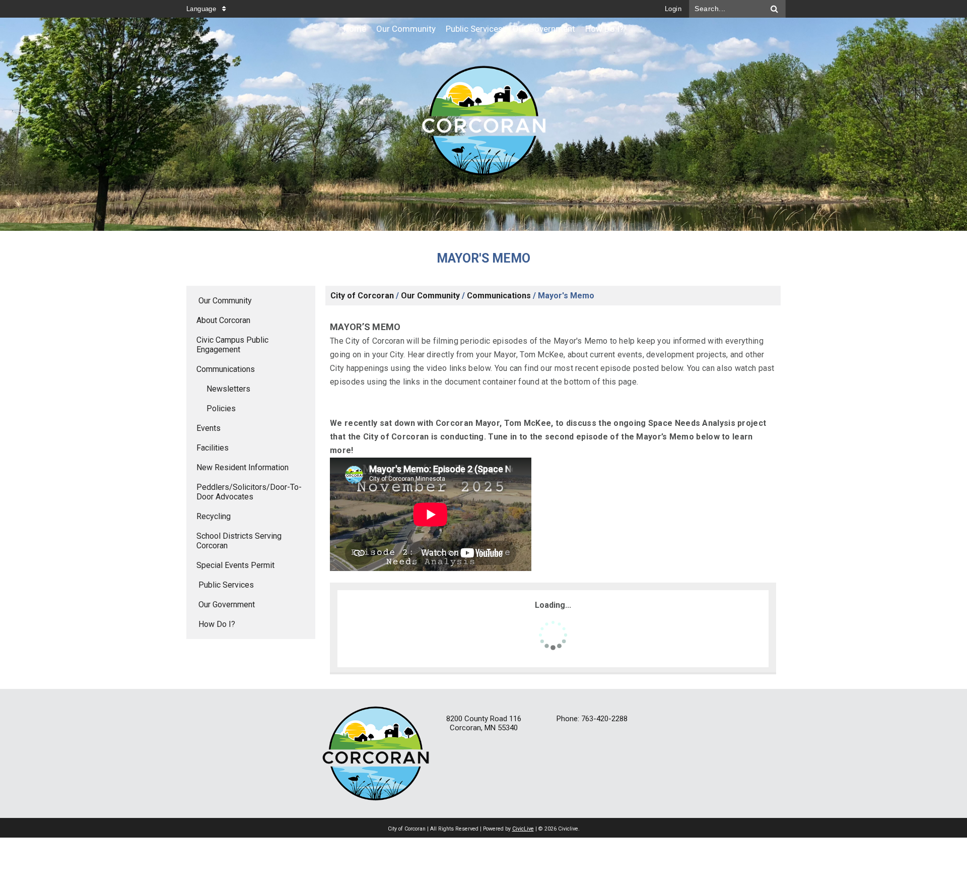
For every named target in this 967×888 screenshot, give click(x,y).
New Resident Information (242, 467)
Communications (225, 369)
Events (208, 428)
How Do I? (216, 624)
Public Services (226, 585)
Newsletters (228, 389)
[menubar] (483, 29)
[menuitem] (354, 29)
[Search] (774, 9)
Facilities (212, 448)
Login (673, 9)
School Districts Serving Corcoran (239, 540)
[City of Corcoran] (483, 124)
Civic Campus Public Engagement (232, 344)
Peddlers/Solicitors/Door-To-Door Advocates (249, 491)
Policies (221, 408)
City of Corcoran (362, 295)
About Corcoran (223, 320)
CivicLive (523, 829)
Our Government (226, 604)
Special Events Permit (235, 565)
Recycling (213, 516)
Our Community (225, 300)
